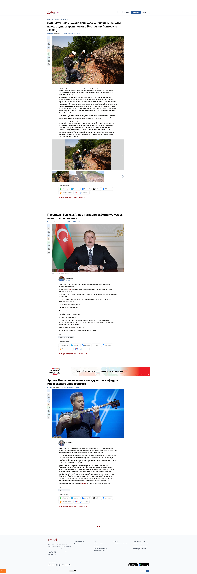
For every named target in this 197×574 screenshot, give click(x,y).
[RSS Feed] (69, 565)
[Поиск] (115, 12)
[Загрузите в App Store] (133, 564)
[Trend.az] (53, 12)
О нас (95, 541)
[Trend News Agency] (52, 540)
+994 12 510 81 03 (52, 552)
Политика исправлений (99, 550)
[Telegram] (63, 565)
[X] (56, 565)
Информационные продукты (120, 543)
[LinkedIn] (66, 565)
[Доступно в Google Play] (144, 564)
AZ (144, 570)
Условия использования (139, 541)
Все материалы (69, 280)
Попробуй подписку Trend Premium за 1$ (73, 197)
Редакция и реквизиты (99, 543)
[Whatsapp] (49, 565)
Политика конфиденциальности (141, 543)
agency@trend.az (52, 554)
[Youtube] (59, 565)
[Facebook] (52, 565)
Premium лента (78, 543)
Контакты (96, 546)
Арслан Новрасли (64, 490)
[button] (48, 37)
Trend (69, 289)
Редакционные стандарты (100, 548)
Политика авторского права (140, 546)
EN (141, 570)
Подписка (115, 541)
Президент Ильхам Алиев (66, 337)
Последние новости (79, 541)
